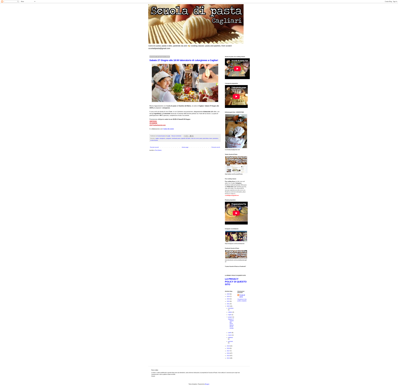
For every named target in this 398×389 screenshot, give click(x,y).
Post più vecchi (216, 147)
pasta (200, 138)
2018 (228, 348)
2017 (228, 351)
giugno (230, 317)
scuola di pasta (154, 140)
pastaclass (215, 138)
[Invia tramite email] (185, 136)
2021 (228, 304)
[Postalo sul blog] (187, 136)
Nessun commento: (177, 136)
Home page (185, 147)
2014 (228, 358)
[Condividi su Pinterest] (193, 136)
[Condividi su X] (189, 136)
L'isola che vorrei (168, 129)
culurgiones (162, 138)
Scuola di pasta (242, 296)
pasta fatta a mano (207, 138)
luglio (230, 314)
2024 (228, 296)
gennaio (230, 341)
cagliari (157, 138)
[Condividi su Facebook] (191, 136)
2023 (228, 299)
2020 (228, 306)
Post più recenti (154, 147)
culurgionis (168, 138)
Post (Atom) (158, 150)
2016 (228, 353)
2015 (228, 355)
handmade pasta (176, 138)
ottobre (230, 312)
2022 (228, 301)
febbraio (230, 337)
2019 (228, 346)
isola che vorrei (195, 138)
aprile (230, 332)
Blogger (207, 384)
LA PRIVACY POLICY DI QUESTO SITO (236, 282)
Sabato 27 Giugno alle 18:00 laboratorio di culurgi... (231, 324)
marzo (230, 335)
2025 (228, 294)
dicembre (231, 308)
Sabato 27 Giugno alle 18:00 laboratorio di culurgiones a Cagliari (183, 60)
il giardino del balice (186, 138)
